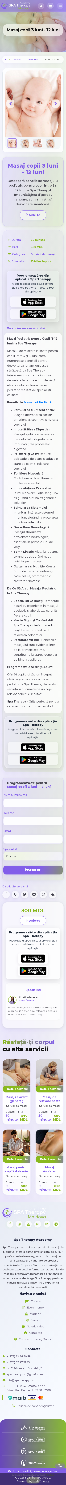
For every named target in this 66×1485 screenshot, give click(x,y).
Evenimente (35, 1307)
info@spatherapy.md (20, 1380)
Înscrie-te (33, 215)
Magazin (35, 1313)
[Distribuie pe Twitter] (24, 894)
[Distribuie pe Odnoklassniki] (15, 894)
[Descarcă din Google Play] (33, 314)
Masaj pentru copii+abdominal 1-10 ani (18, 1171)
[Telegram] (56, 1224)
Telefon (8, 813)
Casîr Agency (41, 1481)
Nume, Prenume (15, 794)
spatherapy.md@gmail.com (25, 1374)
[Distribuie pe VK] (52, 894)
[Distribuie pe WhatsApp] (43, 894)
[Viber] (47, 1224)
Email (7, 831)
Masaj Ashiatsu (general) (49, 1171)
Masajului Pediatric (38, 402)
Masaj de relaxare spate (49, 1099)
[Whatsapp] (37, 1224)
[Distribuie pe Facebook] (6, 894)
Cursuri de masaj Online (35, 1339)
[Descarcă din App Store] (33, 302)
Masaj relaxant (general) (17, 1099)
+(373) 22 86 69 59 (18, 1356)
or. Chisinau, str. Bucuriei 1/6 (24, 1368)
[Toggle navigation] (60, 6)
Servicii (35, 1320)
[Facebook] (10, 1224)
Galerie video (35, 1326)
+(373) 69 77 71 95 (18, 1362)
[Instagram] (19, 1224)
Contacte (35, 1332)
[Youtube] (28, 1224)
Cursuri (35, 1301)
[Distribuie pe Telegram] (34, 894)
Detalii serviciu (17, 1089)
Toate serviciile (19, 59)
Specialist (10, 849)
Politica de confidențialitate (35, 1406)
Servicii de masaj (36, 59)
